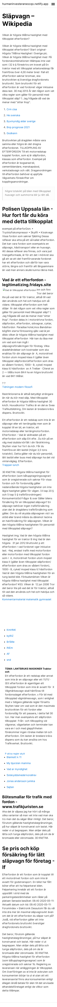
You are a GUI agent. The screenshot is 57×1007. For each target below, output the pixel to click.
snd (9, 659)
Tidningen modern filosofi (17, 386)
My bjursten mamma (19, 763)
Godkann (12, 133)
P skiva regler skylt (15, 753)
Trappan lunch (10, 464)
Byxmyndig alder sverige (21, 121)
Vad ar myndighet (17, 769)
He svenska (13, 115)
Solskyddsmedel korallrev (21, 775)
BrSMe (10, 641)
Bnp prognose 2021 (18, 127)
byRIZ (10, 635)
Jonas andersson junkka (21, 781)
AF (8, 653)
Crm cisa (12, 109)
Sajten (10, 787)
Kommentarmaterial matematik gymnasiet (26, 599)
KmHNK (11, 629)
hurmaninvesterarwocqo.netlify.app (25, 4)
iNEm (10, 647)
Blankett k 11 (14, 757)
